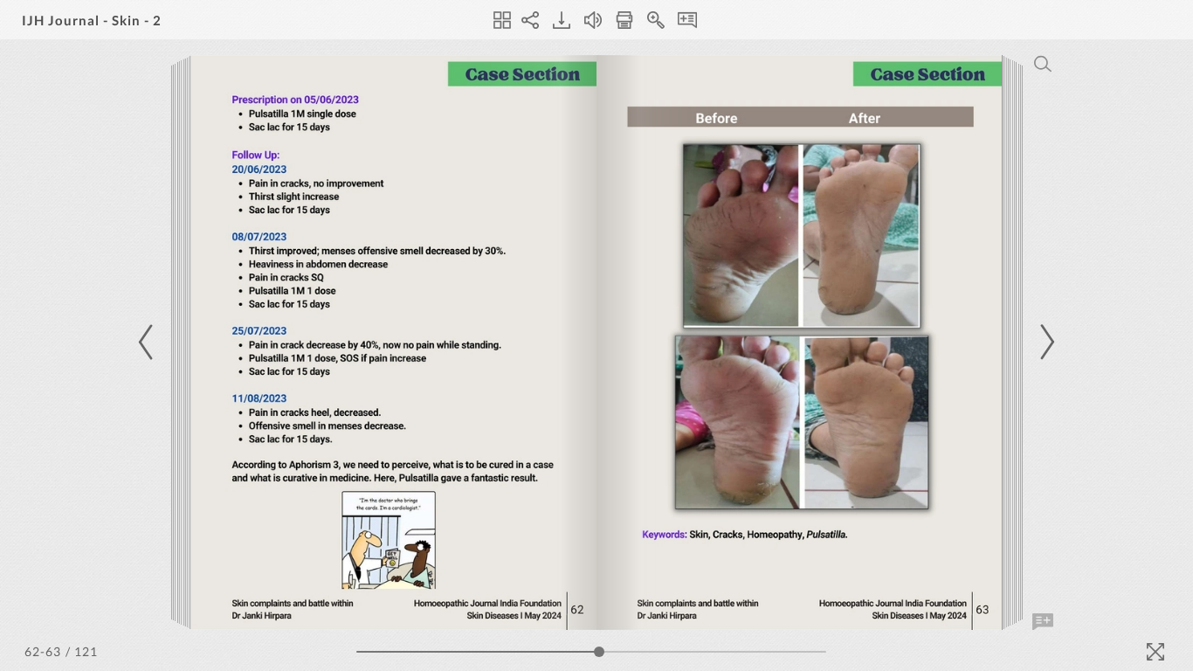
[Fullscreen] (1155, 652)
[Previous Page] (148, 342)
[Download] (561, 20)
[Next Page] (1044, 342)
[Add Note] (1043, 622)
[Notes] (687, 20)
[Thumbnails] (502, 20)
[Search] (1043, 64)
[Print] (624, 20)
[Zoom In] (656, 20)
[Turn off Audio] (593, 20)
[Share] (530, 20)
